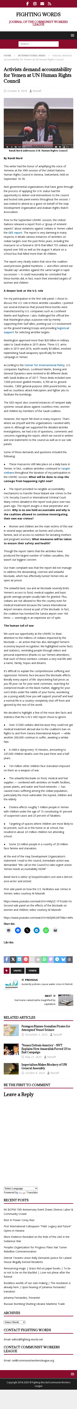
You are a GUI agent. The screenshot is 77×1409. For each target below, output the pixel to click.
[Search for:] (39, 44)
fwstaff (37, 91)
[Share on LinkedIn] (19, 959)
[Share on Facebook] (7, 959)
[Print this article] (38, 959)
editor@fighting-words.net (27, 1339)
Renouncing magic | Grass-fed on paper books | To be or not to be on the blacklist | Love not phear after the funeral (37, 1273)
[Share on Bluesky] (63, 959)
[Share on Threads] (69, 959)
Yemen (32, 970)
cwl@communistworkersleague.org (33, 1360)
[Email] (42, 4)
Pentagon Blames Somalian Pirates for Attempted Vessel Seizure (45, 1027)
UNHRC (17, 970)
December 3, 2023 (36, 1034)
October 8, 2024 (35, 1073)
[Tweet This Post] (13, 959)
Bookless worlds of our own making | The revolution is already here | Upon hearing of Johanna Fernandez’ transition (37, 1287)
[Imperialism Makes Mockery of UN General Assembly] (11, 1068)
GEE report (15, 232)
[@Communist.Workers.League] (27, 4)
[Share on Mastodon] (51, 959)
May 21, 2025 (33, 1057)
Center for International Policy (44, 365)
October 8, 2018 (17, 91)
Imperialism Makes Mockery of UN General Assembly (44, 1066)
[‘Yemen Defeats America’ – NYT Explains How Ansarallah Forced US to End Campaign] (11, 1049)
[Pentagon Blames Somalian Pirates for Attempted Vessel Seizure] (11, 1030)
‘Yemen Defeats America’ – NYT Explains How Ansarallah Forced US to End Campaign (46, 1048)
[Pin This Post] (26, 959)
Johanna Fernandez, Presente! (22, 1297)
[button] (72, 35)
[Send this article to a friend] (32, 959)
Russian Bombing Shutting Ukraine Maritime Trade (34, 1304)
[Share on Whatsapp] (44, 959)
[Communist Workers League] (35, 4)
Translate (32, 1192)
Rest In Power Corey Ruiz (19, 1220)
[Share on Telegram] (57, 959)
